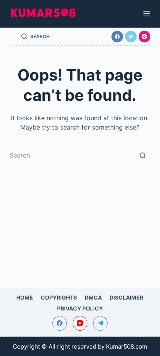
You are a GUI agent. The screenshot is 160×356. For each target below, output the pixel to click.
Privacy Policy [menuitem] (80, 308)
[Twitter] (131, 36)
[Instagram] (144, 36)
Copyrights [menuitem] (59, 297)
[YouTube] (80, 323)
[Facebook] (117, 36)
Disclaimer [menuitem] (126, 297)
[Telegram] (100, 323)
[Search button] (142, 155)
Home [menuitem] (24, 297)
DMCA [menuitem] (93, 297)
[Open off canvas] (146, 13)
